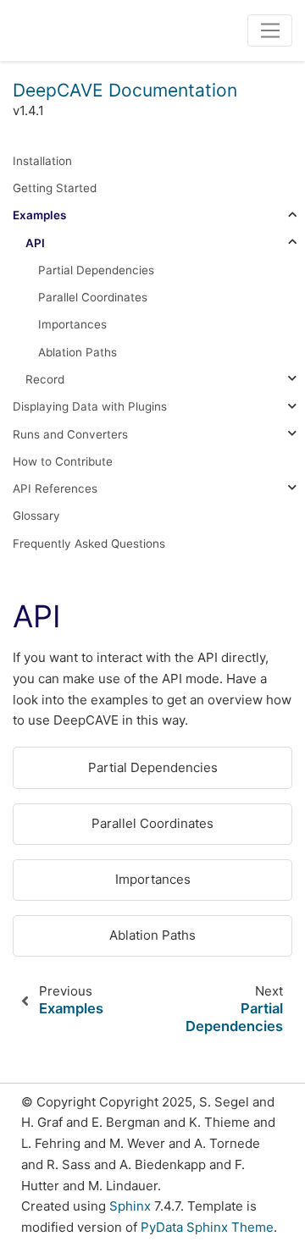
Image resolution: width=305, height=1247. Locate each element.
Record (44, 379)
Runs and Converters (70, 434)
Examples (39, 215)
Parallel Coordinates (92, 297)
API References (55, 488)
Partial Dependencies (96, 270)
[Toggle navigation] (269, 30)
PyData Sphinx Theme (207, 1227)
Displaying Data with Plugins (90, 406)
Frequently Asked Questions (89, 543)
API (35, 243)
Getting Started (55, 188)
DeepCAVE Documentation (125, 90)
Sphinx (130, 1206)
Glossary (36, 515)
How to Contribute (63, 461)
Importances (72, 324)
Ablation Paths (77, 352)
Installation (42, 161)
